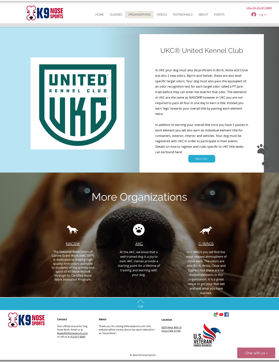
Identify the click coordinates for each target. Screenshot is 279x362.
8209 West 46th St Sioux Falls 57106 (172, 329)
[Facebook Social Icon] (226, 314)
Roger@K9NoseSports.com (72, 333)
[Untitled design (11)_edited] (216, 314)
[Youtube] (221, 314)
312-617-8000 (77, 336)
